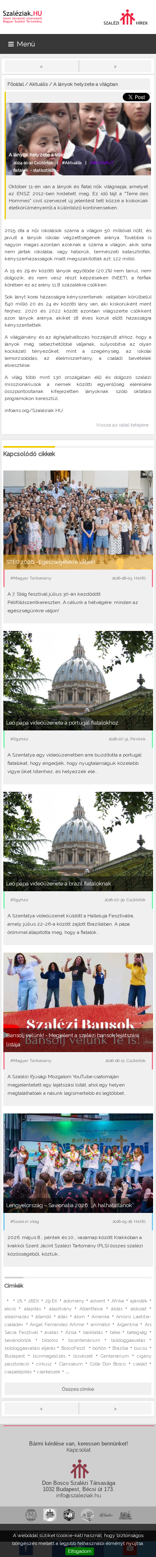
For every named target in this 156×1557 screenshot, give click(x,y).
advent (97, 1301)
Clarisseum (71, 1364)
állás (62, 1316)
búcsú (140, 1348)
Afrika (117, 1301)
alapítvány (60, 1309)
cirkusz (44, 1364)
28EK (33, 1301)
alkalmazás (17, 1316)
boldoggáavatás (128, 1340)
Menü (26, 44)
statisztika (43, 170)
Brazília (120, 1348)
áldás (116, 1309)
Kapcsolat (79, 1450)
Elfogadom (80, 1551)
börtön (99, 1348)
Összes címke (78, 1389)
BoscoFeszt (74, 1348)
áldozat (138, 1309)
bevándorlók (18, 1340)
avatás (51, 1332)
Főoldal (15, 84)
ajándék (138, 1301)
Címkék (14, 1286)
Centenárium (115, 1356)
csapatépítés (18, 1372)
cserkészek (48, 1372)
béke (115, 1332)
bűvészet (83, 1356)
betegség (137, 1332)
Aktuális (38, 84)
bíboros (50, 1340)
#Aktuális (72, 162)
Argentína (127, 1324)
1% (19, 1301)
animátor (100, 1324)
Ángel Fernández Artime (57, 1324)
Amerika (100, 1316)
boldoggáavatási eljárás (30, 1348)
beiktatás (93, 1332)
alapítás (32, 1309)
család (140, 1364)
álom (79, 1316)
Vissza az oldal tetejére (122, 425)
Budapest (15, 1356)
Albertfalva (91, 1309)
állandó (43, 1316)
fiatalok (20, 170)
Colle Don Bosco (108, 1364)
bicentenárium (84, 1340)
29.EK (51, 1301)
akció (10, 1309)
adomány (74, 1301)
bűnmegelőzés (49, 1356)
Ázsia (71, 1332)
